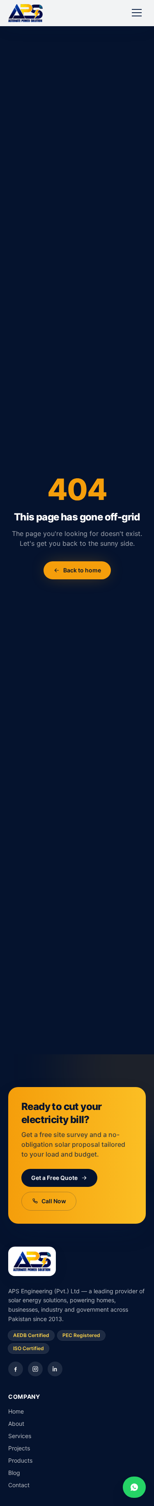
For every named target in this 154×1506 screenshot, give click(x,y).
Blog (14, 1472)
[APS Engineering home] (25, 13)
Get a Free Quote (54, 1177)
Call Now (53, 1201)
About (16, 1423)
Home (16, 1411)
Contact (19, 1484)
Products (20, 1460)
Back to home (82, 570)
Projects (19, 1448)
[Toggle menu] (137, 13)
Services (19, 1435)
